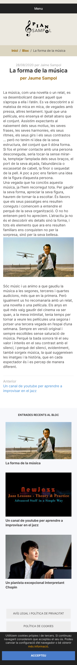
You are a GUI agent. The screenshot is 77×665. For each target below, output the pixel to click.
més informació (38, 646)
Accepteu (38, 655)
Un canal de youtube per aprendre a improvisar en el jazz (34, 523)
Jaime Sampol (50, 65)
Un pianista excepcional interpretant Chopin (35, 585)
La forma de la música (23, 463)
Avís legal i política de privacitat (38, 613)
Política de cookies (38, 626)
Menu (38, 8)
